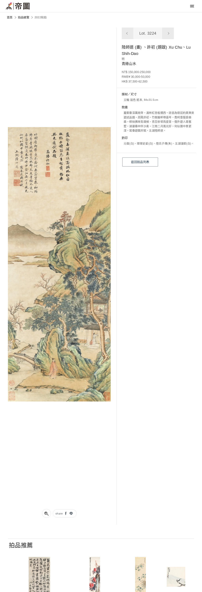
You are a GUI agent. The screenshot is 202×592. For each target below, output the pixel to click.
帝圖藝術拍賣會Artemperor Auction (18, 6)
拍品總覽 (23, 17)
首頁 (10, 17)
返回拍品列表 (140, 162)
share (59, 513)
